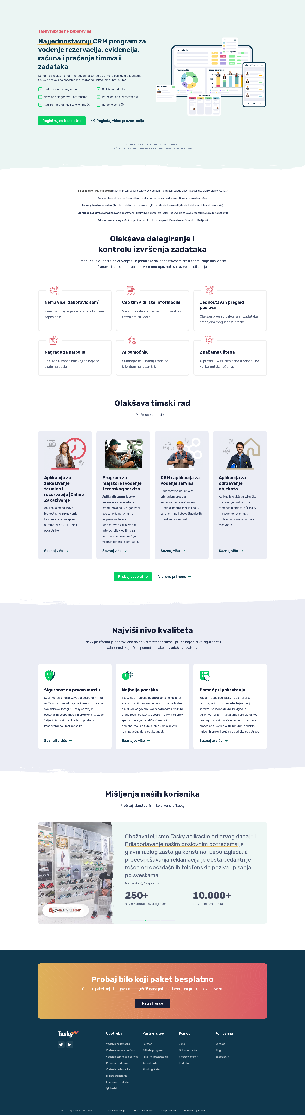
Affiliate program (152, 1050)
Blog (218, 1050)
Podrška (184, 1063)
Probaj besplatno (133, 576)
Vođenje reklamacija (118, 1044)
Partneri (147, 1044)
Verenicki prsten (188, 1056)
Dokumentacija (188, 1050)
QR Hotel (111, 1088)
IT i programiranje (116, 1075)
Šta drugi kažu (151, 1069)
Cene (182, 1044)
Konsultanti (149, 1063)
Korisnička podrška (117, 1082)
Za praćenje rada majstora (95, 190)
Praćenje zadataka (117, 1063)
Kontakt (220, 1044)
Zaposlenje (222, 1056)
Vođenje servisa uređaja (120, 1050)
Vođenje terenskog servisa (122, 1056)
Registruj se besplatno (62, 121)
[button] (137, 920)
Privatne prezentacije (155, 1056)
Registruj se (152, 1003)
